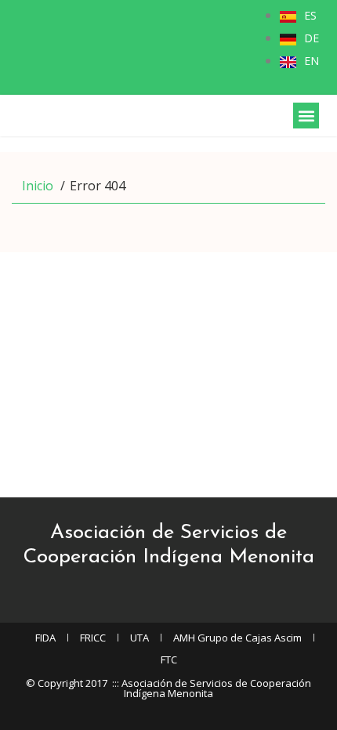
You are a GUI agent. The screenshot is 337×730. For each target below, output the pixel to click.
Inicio (37, 185)
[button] (306, 115)
